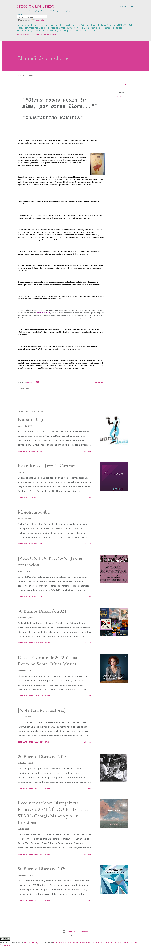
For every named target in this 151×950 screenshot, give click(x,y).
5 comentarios (35, 544)
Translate (39, 19)
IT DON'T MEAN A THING (36, 6)
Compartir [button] (121, 84)
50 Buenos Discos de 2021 (42, 611)
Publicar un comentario (26, 396)
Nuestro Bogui (32, 419)
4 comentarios (35, 596)
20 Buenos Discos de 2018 (42, 756)
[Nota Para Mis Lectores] (42, 710)
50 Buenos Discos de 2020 (42, 868)
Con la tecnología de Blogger (76, 931)
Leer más (87, 451)
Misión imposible (34, 512)
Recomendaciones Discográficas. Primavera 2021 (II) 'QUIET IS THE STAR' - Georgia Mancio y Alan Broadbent (53, 812)
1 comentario (35, 497)
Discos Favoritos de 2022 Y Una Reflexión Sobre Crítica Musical (48, 660)
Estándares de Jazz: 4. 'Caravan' (47, 465)
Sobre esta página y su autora (45, 34)
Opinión (119, 97)
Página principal (23, 34)
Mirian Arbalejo (31, 942)
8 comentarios (35, 451)
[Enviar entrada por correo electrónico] (37, 382)
